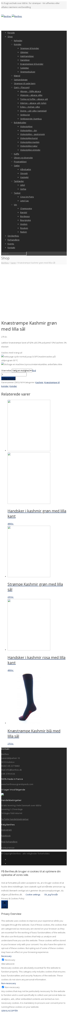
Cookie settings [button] (33, 894)
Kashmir (39, 382)
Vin (15, 204)
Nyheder (18, 40)
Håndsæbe (25, 169)
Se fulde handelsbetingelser (15, 819)
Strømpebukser (27, 71)
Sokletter (24, 67)
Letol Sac (24, 200)
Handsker (25, 60)
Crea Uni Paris (27, 196)
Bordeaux (25, 216)
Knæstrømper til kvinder (31, 64)
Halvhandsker (27, 56)
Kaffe (16, 153)
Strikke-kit (25, 114)
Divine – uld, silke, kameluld (33, 110)
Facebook (6, 835)
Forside (11, 32)
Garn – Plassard (21, 87)
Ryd (34, 370)
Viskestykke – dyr (28, 130)
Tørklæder (19, 181)
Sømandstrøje (21, 79)
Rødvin (23, 231)
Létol (22, 185)
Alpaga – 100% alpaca (30, 91)
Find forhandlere (9, 841)
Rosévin (24, 228)
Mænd (17, 75)
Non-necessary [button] (8, 983)
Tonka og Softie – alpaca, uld (34, 99)
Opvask (24, 173)
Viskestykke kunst (29, 138)
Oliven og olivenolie (23, 157)
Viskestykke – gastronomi (32, 134)
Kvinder (17, 44)
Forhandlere (13, 239)
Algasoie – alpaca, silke (31, 95)
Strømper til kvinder (29, 48)
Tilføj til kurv (8, 378)
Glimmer (24, 52)
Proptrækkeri (20, 161)
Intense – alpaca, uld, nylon (33, 103)
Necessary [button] (6, 956)
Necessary (10, 959)
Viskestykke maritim (29, 142)
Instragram (6, 829)
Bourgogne (25, 220)
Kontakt (11, 247)
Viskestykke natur (28, 145)
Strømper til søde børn (24, 83)
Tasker (17, 192)
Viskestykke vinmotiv (30, 149)
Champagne (26, 208)
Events (11, 243)
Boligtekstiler (20, 122)
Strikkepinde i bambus (31, 118)
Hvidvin (23, 224)
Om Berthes (13, 235)
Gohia (23, 189)
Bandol (23, 212)
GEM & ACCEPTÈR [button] (9, 1010)
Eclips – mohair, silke (30, 106)
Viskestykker (26, 126)
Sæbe (17, 165)
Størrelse (6, 370)
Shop (10, 36)
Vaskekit (24, 177)
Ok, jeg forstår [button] (51, 894)
